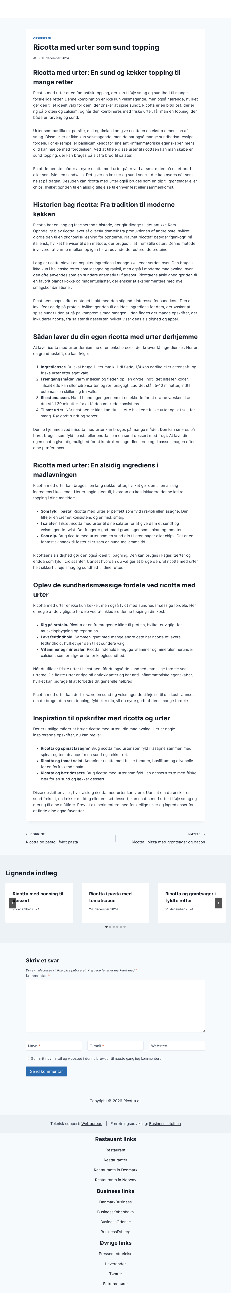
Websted (159, 1046)
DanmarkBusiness (115, 1202)
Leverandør (115, 1264)
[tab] (106, 927)
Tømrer (115, 1274)
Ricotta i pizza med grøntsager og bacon (168, 838)
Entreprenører (115, 1283)
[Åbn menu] (221, 8)
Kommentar (38, 975)
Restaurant (115, 1150)
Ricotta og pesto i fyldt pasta (52, 838)
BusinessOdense (115, 1222)
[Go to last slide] (12, 903)
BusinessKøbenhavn (115, 1212)
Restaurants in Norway (115, 1180)
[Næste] (218, 903)
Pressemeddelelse (115, 1253)
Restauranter (115, 1160)
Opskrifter (42, 38)
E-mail (97, 1046)
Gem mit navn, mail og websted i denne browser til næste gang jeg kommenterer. (97, 1058)
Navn (34, 1046)
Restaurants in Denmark (115, 1170)
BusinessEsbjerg (115, 1232)
